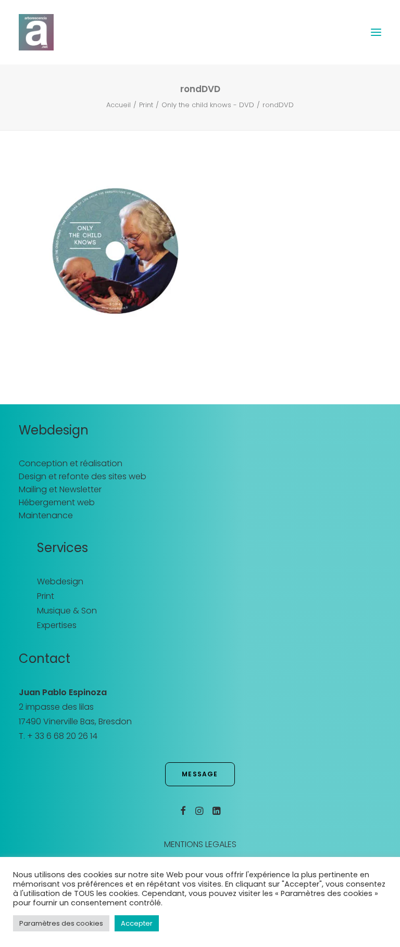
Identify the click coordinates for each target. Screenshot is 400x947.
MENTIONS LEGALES (200, 844)
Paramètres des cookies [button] (61, 923)
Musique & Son (67, 611)
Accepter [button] (137, 923)
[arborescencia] (36, 32)
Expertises (57, 625)
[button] (376, 32)
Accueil (118, 105)
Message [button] (200, 774)
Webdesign (60, 581)
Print (146, 105)
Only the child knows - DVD (207, 105)
